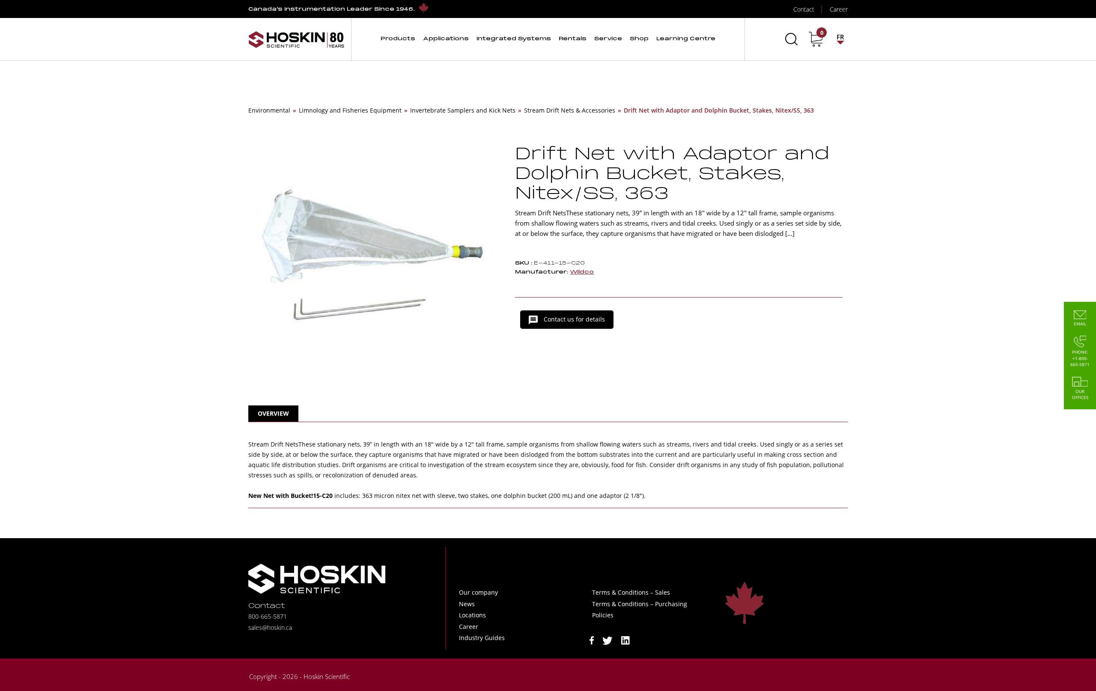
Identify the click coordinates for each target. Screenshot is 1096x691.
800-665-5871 (267, 616)
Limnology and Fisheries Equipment (350, 110)
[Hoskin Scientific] (296, 39)
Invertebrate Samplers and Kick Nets (462, 110)
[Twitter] (607, 640)
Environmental (269, 110)
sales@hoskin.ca (270, 627)
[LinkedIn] (625, 640)
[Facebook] (592, 640)
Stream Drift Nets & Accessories (569, 110)
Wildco (582, 272)
